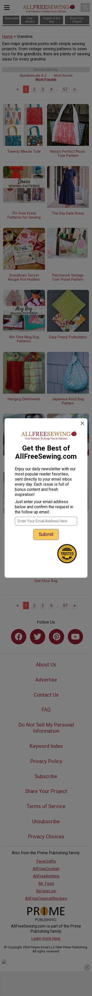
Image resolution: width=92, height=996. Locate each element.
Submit (46, 534)
